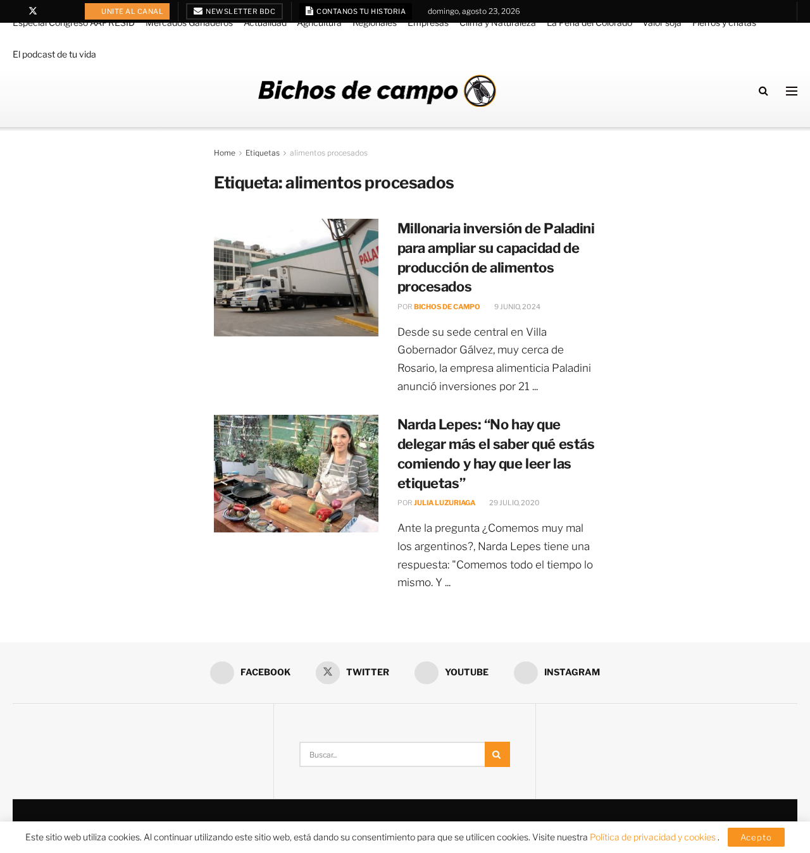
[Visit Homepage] (377, 90)
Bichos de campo (447, 306)
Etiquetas (263, 152)
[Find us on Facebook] (16, 11)
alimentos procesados (329, 152)
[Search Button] (763, 90)
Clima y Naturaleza (497, 22)
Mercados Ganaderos (189, 22)
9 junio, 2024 (516, 306)
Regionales (374, 22)
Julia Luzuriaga (444, 502)
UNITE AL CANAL (132, 11)
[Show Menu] (791, 91)
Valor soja (662, 22)
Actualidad (265, 22)
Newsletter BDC (240, 11)
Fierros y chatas (724, 22)
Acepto (756, 837)
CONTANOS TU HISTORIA (360, 11)
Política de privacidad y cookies (654, 837)
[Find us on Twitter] (32, 11)
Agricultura (319, 22)
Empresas (428, 22)
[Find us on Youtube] (49, 11)
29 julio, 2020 (514, 502)
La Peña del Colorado (589, 22)
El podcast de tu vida (54, 54)
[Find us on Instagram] (65, 11)
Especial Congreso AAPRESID (74, 22)
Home (224, 152)
